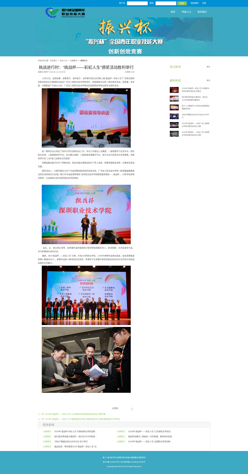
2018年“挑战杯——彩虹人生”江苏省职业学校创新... (150, 431)
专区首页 (53, 61)
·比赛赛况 (46, 431)
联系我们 (202, 12)
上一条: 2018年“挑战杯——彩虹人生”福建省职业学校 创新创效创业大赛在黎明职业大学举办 (79, 419)
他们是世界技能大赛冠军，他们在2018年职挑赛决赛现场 (195, 98)
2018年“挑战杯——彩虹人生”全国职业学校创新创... (150, 441)
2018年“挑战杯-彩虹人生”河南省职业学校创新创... (76, 431)
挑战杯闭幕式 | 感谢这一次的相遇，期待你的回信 (150, 436)
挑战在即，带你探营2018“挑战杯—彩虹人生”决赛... (76, 446)
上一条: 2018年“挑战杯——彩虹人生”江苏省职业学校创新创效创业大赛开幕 (71, 414)
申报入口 (186, 12)
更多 (208, 67)
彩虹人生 (63, 61)
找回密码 (195, 3)
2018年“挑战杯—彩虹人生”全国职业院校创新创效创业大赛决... (195, 89)
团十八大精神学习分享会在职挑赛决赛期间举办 (195, 107)
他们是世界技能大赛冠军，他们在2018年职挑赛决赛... (76, 436)
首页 (173, 12)
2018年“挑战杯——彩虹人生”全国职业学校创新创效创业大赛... (195, 124)
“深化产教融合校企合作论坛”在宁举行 (195, 116)
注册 (204, 3)
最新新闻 (175, 80)
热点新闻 (175, 66)
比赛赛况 (73, 61)
